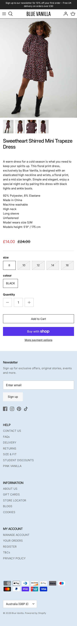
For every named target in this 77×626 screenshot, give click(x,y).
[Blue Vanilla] (38, 14)
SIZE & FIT (10, 454)
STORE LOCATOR (14, 500)
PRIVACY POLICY (14, 558)
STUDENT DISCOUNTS (18, 460)
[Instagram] (12, 409)
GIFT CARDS (11, 494)
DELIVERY (9, 442)
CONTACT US (12, 431)
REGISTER (10, 546)
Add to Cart (38, 319)
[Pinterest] (19, 409)
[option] (38, 68)
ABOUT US (10, 488)
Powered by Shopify (35, 613)
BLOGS (7, 506)
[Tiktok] (26, 409)
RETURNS (9, 448)
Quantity (9, 294)
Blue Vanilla (18, 613)
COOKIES (9, 512)
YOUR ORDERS (13, 540)
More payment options (38, 340)
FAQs (6, 436)
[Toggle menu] (4, 14)
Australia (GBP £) (17, 604)
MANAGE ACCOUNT (16, 535)
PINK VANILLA (12, 466)
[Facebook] (5, 409)
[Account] (65, 14)
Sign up (13, 396)
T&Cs (6, 552)
